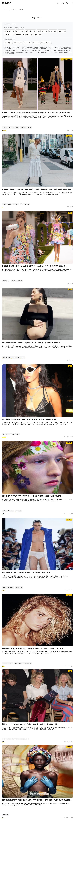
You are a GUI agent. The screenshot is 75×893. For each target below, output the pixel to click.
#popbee (36, 43)
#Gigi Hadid (18, 43)
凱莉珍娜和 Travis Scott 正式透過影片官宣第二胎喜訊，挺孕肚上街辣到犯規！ (32, 343)
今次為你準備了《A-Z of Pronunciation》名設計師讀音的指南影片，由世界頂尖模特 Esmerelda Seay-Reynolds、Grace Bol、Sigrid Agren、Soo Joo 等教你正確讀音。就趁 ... (36, 804)
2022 (13, 280)
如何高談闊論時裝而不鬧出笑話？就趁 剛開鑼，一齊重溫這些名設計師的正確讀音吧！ (37, 800)
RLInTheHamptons (26, 127)
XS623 (4, 817)
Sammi (4, 130)
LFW (4, 511)
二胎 (23, 357)
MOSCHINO (6, 280)
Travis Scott (16, 357)
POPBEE (5, 815)
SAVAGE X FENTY (14, 434)
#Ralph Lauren (46, 43)
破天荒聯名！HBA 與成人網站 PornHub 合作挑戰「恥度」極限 (26, 573)
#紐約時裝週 (27, 43)
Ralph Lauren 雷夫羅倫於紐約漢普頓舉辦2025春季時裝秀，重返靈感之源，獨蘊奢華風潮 (36, 113)
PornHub (10, 587)
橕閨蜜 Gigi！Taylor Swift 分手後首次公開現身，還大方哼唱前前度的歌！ (30, 724)
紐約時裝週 (19, 587)
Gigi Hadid (15, 739)
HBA (4, 587)
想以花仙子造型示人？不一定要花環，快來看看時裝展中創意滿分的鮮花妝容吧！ (32, 496)
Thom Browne (25, 204)
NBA (4, 204)
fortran (4, 437)
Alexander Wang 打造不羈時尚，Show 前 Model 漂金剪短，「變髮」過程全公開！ (33, 648)
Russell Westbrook (13, 204)
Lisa (3, 283)
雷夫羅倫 (15, 127)
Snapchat (18, 511)
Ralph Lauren (7, 127)
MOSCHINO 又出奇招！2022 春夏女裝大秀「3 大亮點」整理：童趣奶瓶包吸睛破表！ (34, 266)
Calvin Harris (24, 739)
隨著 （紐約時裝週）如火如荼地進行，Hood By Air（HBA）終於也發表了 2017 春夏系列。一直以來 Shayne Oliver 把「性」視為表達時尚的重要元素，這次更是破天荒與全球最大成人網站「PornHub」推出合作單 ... (36, 576)
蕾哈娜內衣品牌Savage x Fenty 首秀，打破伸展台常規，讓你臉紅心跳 (29, 419)
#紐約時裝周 (8, 43)
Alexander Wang (7, 663)
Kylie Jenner (6, 357)
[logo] (6, 3)
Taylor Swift (6, 739)
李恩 (3, 513)
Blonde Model (18, 663)
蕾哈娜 (5, 434)
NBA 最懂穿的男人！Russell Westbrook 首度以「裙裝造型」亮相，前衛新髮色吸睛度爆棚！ (37, 189)
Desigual (10, 511)
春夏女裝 (20, 280)
